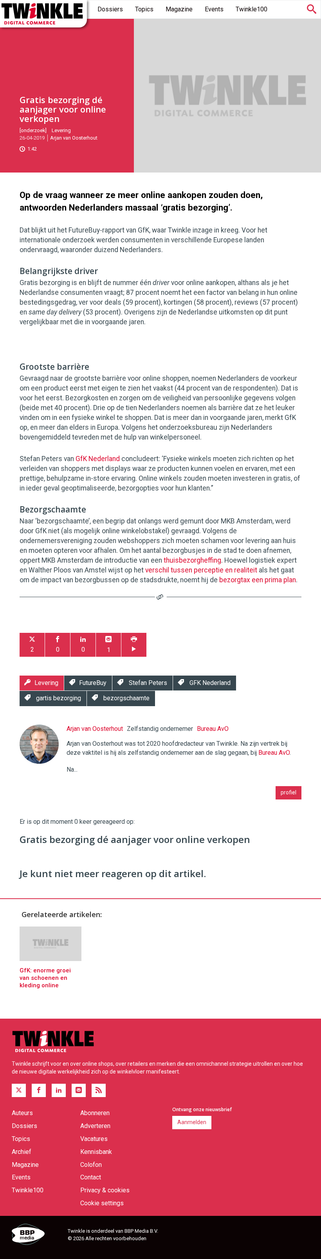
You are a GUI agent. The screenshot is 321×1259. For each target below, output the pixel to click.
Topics (144, 9)
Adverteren (95, 1126)
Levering (61, 130)
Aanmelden (191, 1122)
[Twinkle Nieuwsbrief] (79, 1090)
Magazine (179, 9)
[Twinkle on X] (19, 1090)
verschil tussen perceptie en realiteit (201, 570)
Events (214, 9)
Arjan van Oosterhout (73, 138)
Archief (21, 1151)
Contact (90, 1177)
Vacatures (94, 1139)
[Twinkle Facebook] (39, 1090)
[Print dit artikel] (133, 645)
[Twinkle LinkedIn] (59, 1090)
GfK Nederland (98, 459)
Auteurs (22, 1113)
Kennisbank (96, 1151)
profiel (288, 792)
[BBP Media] (37, 1235)
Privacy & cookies (105, 1190)
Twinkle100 (251, 9)
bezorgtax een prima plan (257, 580)
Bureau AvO (213, 728)
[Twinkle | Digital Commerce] (43, 13)
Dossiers (110, 9)
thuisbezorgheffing (192, 560)
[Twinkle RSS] (99, 1090)
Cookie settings (102, 1203)
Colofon (91, 1164)
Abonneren (95, 1113)
